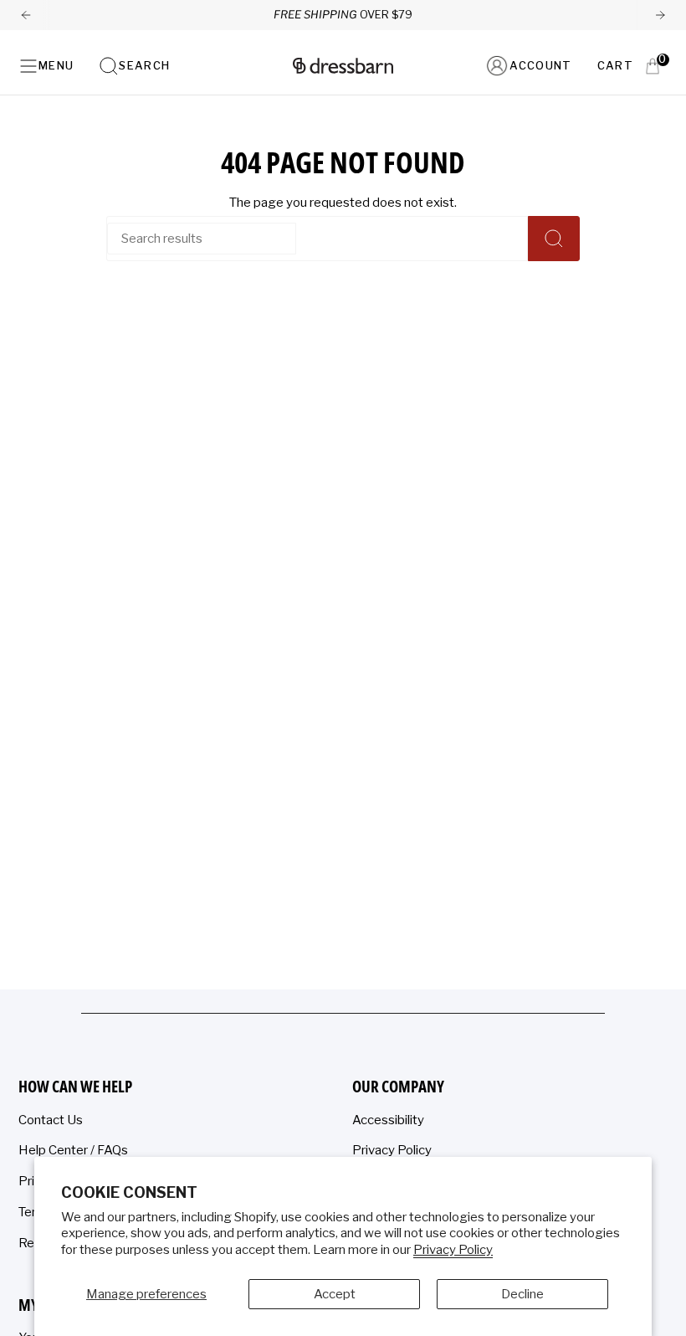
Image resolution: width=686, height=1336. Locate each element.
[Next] (660, 15)
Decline (522, 1294)
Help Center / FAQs (73, 1150)
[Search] (554, 238)
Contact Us (50, 1120)
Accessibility (388, 1120)
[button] (134, 65)
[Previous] (25, 15)
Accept (335, 1294)
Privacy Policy (453, 1249)
